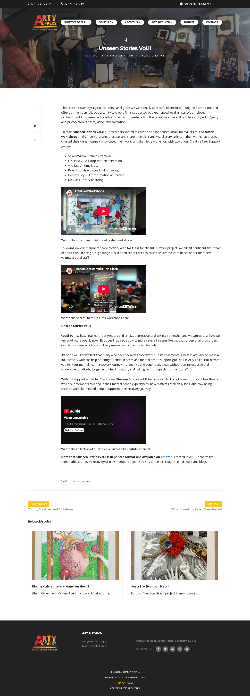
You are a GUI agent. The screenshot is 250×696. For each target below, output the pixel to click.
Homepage (90, 55)
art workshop (81, 481)
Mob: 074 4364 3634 (94, 646)
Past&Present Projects (118, 55)
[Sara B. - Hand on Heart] (174, 557)
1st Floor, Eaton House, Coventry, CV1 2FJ (166, 640)
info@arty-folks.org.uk (95, 641)
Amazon (166, 457)
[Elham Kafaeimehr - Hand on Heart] (75, 557)
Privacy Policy (125, 682)
